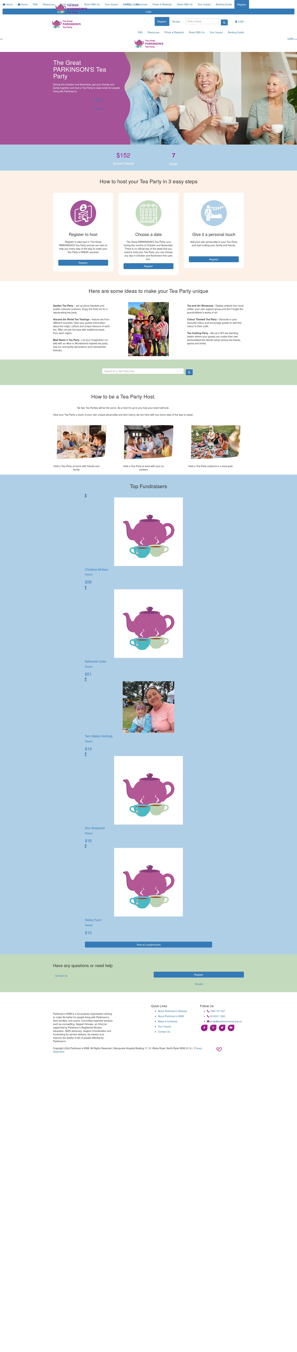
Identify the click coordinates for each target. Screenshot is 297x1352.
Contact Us (61, 975)
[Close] (295, 39)
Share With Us (184, 4)
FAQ (128, 4)
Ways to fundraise (167, 1021)
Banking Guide (224, 4)
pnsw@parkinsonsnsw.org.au (225, 1021)
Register (241, 4)
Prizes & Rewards (162, 4)
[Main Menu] (1, 39)
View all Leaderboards (148, 944)
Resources (141, 4)
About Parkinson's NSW (171, 1016)
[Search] (224, 22)
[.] (70, 9)
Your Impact (204, 4)
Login (240, 21)
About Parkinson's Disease (172, 1011)
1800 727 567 (217, 1011)
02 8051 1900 (217, 1016)
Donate (176, 21)
